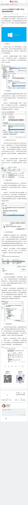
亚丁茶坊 (12, 4)
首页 (3, 4)
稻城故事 (7, 4)
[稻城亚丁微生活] (14, 2)
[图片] (24, 415)
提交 (6, 418)
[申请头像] (25, 406)
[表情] (21, 415)
